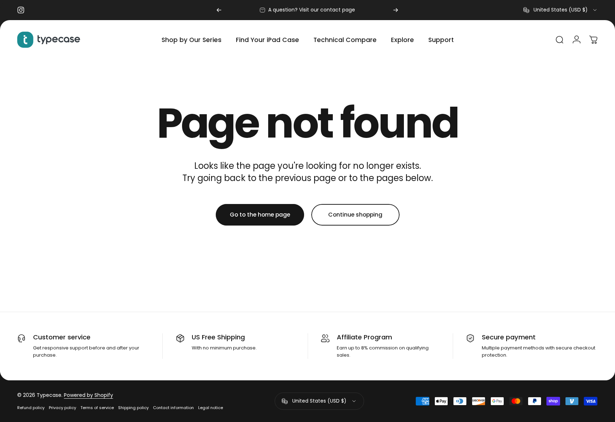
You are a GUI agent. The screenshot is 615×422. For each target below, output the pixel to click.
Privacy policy (62, 408)
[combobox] (560, 10)
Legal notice (210, 408)
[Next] (396, 10)
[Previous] (219, 10)
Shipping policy (133, 408)
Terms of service (97, 408)
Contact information (173, 408)
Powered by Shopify (88, 395)
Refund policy (31, 408)
